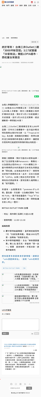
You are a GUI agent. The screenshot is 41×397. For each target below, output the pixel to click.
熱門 (8, 5)
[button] (35, 2)
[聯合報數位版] (32, 2)
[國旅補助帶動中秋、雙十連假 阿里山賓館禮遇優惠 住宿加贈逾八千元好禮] (8, 299)
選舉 (16, 5)
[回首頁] (9, 2)
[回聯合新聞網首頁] (3, 2)
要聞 (12, 5)
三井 (24, 268)
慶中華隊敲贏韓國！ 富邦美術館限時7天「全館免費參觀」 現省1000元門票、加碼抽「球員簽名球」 (22, 234)
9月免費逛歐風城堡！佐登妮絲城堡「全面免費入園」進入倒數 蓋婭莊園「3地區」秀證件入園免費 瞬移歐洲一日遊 (27, 276)
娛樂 (21, 5)
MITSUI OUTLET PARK (11, 268)
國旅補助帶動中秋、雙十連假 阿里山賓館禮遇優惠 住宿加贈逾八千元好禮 (26, 298)
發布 (36, 333)
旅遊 (7, 38)
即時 (3, 5)
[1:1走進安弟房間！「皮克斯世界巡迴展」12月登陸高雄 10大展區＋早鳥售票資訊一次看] (8, 288)
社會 (34, 5)
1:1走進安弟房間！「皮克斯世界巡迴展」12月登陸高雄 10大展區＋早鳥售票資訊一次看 (26, 287)
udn (3, 38)
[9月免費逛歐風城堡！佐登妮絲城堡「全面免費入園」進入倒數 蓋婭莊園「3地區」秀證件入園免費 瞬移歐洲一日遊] (8, 277)
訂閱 (29, 388)
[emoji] (32, 333)
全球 (29, 5)
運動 (25, 5)
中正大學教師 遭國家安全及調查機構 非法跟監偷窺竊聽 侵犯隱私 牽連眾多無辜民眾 (20, 345)
